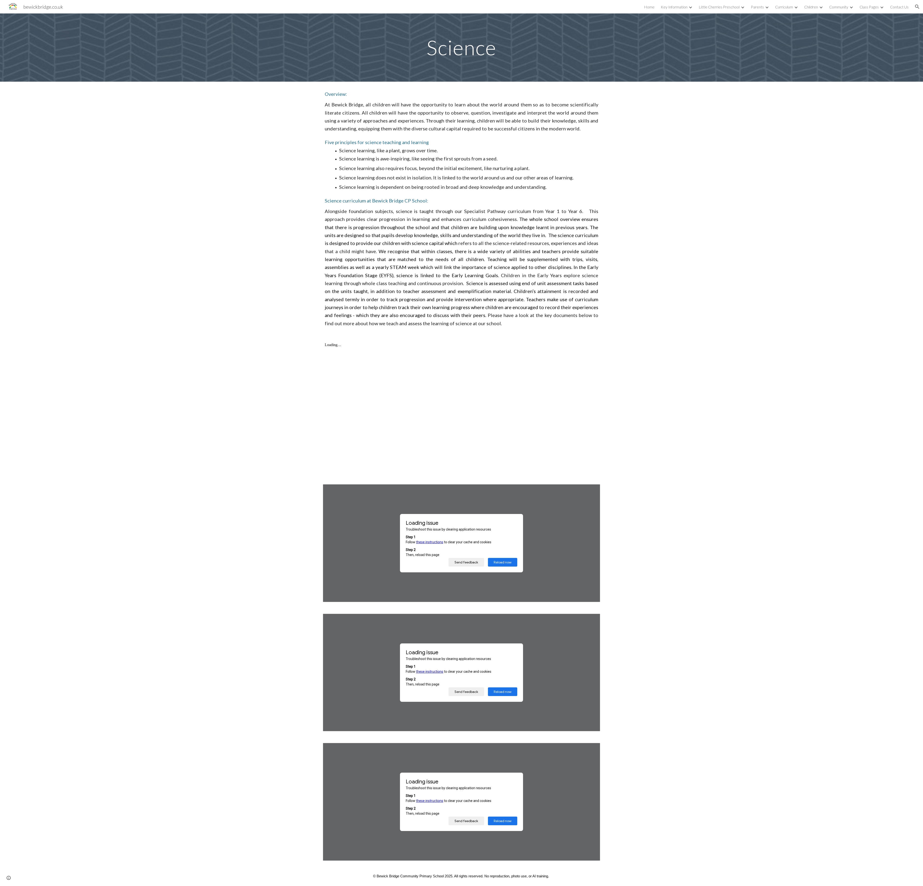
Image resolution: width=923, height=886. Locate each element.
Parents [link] (757, 7)
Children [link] (811, 7)
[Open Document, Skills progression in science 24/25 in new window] (591, 620)
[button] (917, 6)
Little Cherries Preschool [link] (719, 7)
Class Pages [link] (869, 7)
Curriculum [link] (784, 7)
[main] (461, 47)
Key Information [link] (674, 7)
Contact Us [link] (899, 7)
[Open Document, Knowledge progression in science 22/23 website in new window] (591, 490)
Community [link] (838, 7)
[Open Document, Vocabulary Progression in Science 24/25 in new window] (591, 749)
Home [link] (649, 7)
